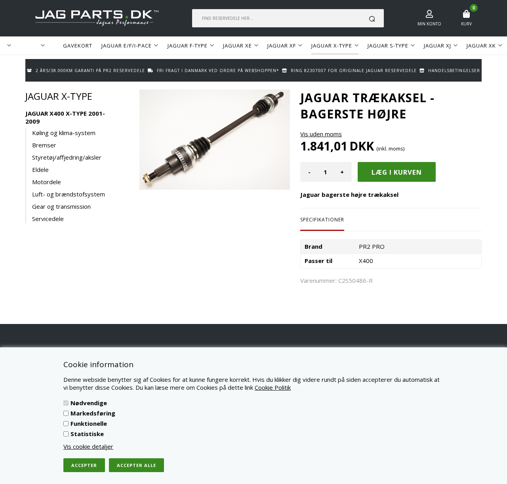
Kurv (466, 24)
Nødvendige (89, 403)
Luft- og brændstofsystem (68, 194)
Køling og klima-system (63, 133)
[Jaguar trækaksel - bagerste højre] (214, 140)
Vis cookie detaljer (88, 446)
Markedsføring (93, 413)
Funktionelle (89, 423)
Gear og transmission (61, 206)
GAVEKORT (77, 45)
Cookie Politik (273, 387)
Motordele (46, 182)
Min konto (429, 24)
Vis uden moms (321, 134)
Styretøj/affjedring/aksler (66, 157)
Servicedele (48, 219)
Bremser (44, 145)
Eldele (40, 169)
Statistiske (87, 434)
